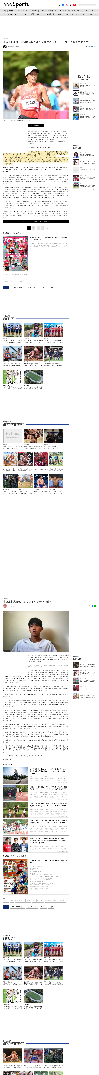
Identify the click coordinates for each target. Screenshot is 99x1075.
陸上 (56, 11)
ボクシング (84, 11)
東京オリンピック (20, 900)
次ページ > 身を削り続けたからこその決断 (36, 221)
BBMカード (25, 14)
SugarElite (40, 900)
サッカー (60, 14)
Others (43, 14)
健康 (38, 14)
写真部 (32, 14)
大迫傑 (12, 281)
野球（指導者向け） (9, 11)
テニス (67, 14)
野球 (54, 14)
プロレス (44, 11)
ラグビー (92, 14)
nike (34, 900)
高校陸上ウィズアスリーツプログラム (55, 900)
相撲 (73, 11)
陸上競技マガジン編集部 (13, 46)
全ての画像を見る (36, 125)
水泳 (69, 11)
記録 (51, 287)
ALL (6, 287)
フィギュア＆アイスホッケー (12, 14)
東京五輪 (6, 281)
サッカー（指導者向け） (33, 11)
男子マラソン (20, 281)
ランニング (63, 11)
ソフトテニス (74, 14)
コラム (43, 287)
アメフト (50, 11)
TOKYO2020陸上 (18, 287)
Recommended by (89, 189)
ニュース (6, 900)
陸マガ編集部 (11, 606)
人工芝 (49, 14)
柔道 (78, 11)
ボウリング (92, 11)
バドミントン (84, 14)
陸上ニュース (32, 287)
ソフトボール (20, 11)
